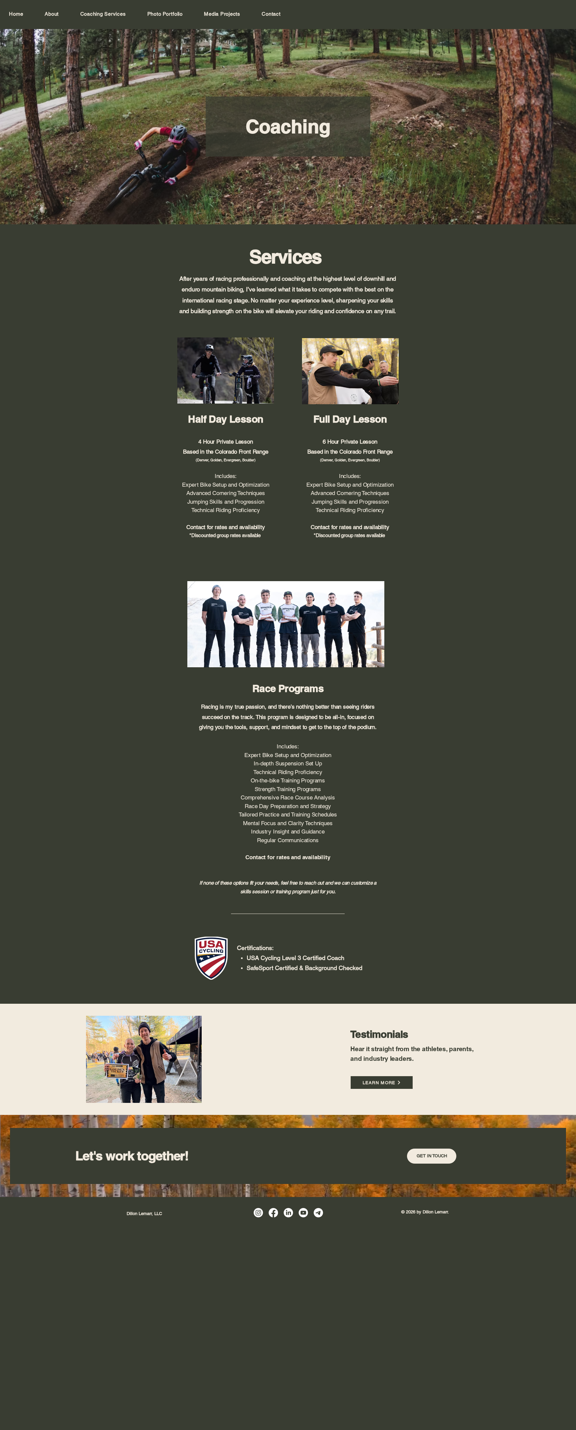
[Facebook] (273, 1212)
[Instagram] (258, 1212)
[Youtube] (303, 1212)
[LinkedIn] (288, 1212)
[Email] (318, 1212)
